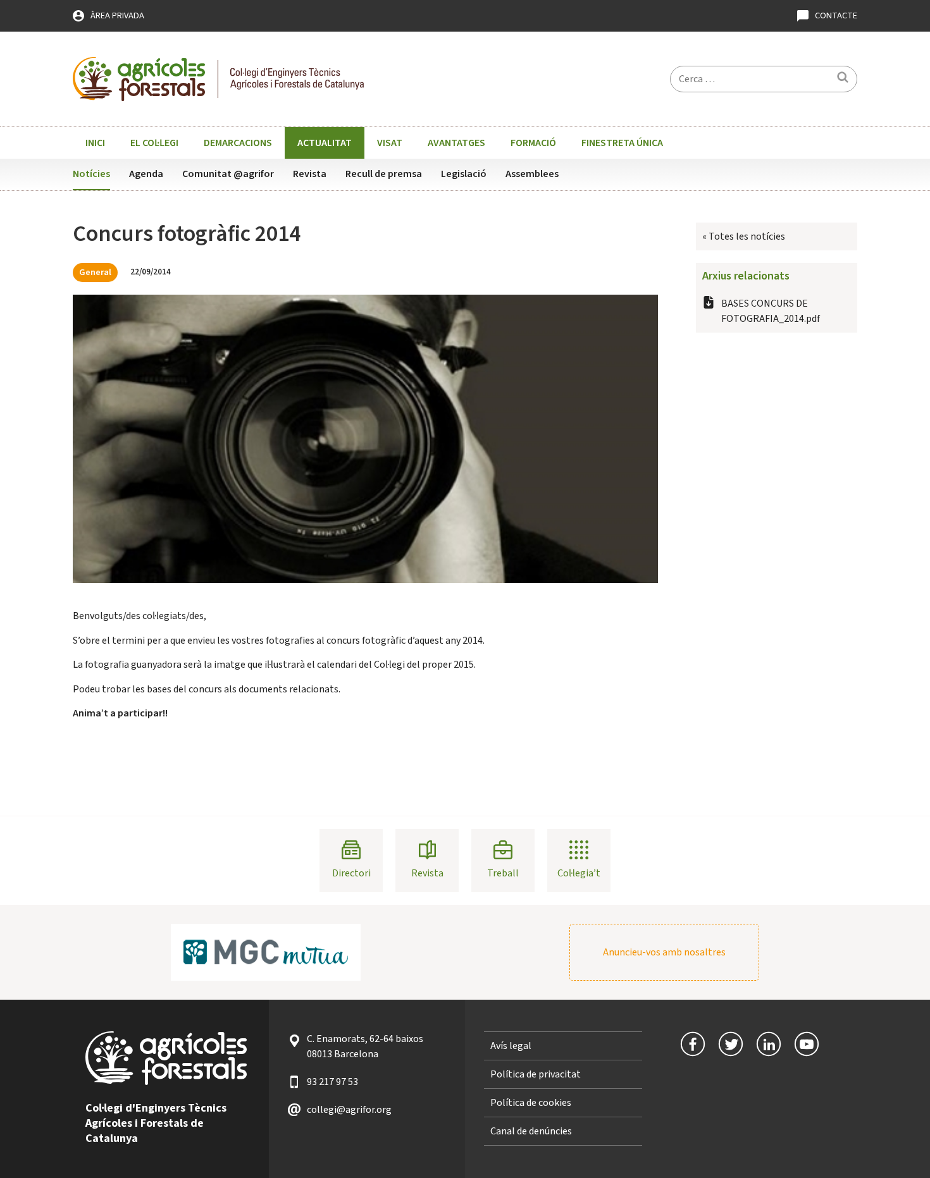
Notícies (91, 174)
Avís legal (510, 1046)
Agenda (146, 174)
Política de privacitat (535, 1074)
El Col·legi (154, 143)
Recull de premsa (383, 174)
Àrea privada (117, 15)
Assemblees (532, 174)
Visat (389, 143)
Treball (503, 873)
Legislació (464, 174)
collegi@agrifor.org (349, 1110)
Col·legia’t (578, 873)
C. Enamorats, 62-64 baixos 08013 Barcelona (365, 1046)
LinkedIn (768, 1044)
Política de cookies (530, 1103)
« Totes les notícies (743, 236)
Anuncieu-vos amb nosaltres (664, 952)
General (95, 272)
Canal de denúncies (531, 1131)
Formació (533, 143)
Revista (309, 174)
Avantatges (456, 143)
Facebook (692, 1044)
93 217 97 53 (332, 1082)
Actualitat (324, 143)
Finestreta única (622, 143)
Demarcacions (238, 143)
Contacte (836, 15)
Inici (95, 143)
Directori (351, 873)
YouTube (806, 1044)
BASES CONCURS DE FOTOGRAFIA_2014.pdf (770, 311)
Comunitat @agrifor (228, 174)
